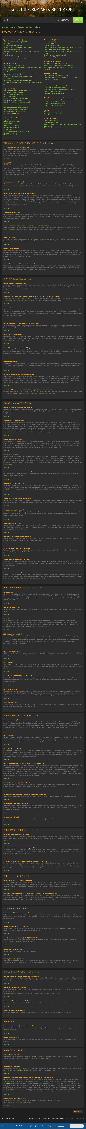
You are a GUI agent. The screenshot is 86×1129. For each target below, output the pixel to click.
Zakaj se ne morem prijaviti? (11, 49)
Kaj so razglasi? (8, 129)
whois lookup (7, 1083)
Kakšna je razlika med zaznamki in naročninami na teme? (60, 100)
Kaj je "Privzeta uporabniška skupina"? (55, 55)
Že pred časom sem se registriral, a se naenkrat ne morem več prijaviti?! (21, 52)
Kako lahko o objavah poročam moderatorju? (16, 107)
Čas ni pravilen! (7, 71)
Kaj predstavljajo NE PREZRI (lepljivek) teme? (16, 131)
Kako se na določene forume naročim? (55, 103)
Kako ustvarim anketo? (10, 96)
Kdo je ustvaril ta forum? (51, 120)
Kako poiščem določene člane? (53, 91)
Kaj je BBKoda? (7, 120)
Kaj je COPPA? (7, 44)
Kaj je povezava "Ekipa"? (51, 57)
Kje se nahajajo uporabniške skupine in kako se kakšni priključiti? (62, 47)
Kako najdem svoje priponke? (52, 114)
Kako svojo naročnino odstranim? (53, 105)
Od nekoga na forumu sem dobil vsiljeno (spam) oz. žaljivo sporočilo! (61, 68)
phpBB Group (38, 1057)
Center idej (23, 1070)
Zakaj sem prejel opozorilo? (11, 106)
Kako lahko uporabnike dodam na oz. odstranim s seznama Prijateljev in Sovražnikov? (61, 78)
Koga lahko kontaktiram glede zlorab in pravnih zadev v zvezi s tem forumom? (62, 125)
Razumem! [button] (77, 1126)
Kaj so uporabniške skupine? (52, 45)
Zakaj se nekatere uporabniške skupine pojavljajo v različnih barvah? (61, 52)
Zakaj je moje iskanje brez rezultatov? (55, 88)
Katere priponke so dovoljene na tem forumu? (57, 112)
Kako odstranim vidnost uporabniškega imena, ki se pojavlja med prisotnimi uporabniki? (22, 68)
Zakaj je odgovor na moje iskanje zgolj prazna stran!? (59, 89)
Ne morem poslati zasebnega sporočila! (55, 63)
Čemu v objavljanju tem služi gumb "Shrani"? (16, 109)
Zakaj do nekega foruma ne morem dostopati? (16, 102)
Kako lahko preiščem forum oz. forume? (55, 86)
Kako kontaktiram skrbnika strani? (53, 128)
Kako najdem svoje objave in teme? (54, 93)
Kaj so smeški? (7, 123)
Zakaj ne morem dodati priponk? (12, 104)
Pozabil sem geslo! (9, 55)
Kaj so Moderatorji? (49, 44)
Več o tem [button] (61, 1126)
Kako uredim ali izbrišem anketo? (13, 100)
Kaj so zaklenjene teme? (10, 133)
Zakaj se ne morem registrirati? (12, 45)
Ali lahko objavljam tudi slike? (12, 125)
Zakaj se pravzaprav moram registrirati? (15, 42)
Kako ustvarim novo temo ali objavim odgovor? (17, 91)
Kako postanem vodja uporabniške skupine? (56, 49)
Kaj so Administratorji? (50, 42)
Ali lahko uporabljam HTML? (11, 122)
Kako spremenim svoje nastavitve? (13, 65)
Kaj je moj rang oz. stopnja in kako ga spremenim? (17, 80)
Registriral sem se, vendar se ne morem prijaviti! (17, 47)
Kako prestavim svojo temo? (11, 113)
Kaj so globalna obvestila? (11, 127)
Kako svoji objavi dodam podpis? (13, 94)
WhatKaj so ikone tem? (10, 135)
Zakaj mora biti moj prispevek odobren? (15, 111)
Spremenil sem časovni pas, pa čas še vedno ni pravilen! (20, 73)
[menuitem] (6, 20)
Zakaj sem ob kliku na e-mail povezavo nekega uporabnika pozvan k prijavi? (22, 83)
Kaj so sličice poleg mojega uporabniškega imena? (18, 76)
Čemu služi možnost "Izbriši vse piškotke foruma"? (18, 59)
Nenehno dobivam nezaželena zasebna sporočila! (58, 65)
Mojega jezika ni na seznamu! (12, 75)
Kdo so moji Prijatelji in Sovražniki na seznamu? (58, 75)
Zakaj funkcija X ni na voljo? (52, 122)
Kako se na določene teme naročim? (54, 102)
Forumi (6, 2)
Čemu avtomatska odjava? (11, 57)
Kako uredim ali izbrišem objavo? (13, 92)
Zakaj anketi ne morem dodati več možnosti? (16, 98)
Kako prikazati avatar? (9, 78)
